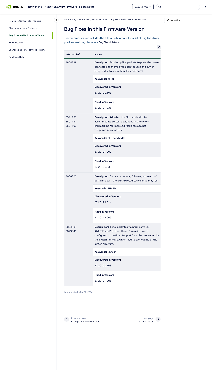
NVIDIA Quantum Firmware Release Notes (69, 6)
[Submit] (159, 6)
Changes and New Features (23, 28)
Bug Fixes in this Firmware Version (27, 35)
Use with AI (175, 20)
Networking (35, 6)
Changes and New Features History (27, 49)
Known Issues (16, 42)
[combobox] (178, 7)
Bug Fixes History (18, 57)
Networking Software (90, 19)
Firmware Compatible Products (25, 20)
